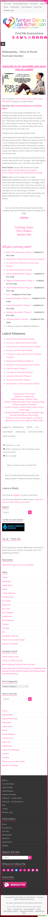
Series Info (38, 7)
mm (37, 427)
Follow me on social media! (13, 640)
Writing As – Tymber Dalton (12, 798)
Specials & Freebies (10, 644)
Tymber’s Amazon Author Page (17, 407)
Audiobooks (29, 396)
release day (20, 432)
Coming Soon (14, 7)
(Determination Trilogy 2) (20, 281)
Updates (43, 4)
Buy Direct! (34, 4)
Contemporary (16, 449)
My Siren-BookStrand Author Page (24, 415)
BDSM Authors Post (10, 657)
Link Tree (5, 831)
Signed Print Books (10, 719)
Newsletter (6, 581)
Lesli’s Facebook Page (35, 402)
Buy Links (6, 609)
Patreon (5, 780)
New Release (30, 449)
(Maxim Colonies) (17, 319)
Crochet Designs (8, 784)
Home (4, 577)
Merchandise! (7, 835)
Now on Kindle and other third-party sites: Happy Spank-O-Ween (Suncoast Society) (23, 477)
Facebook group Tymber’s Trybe (24, 399)
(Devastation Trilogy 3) (19, 312)
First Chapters (8, 613)
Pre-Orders (24, 231)
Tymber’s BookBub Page (14, 412)
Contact (5, 624)
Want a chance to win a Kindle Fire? (21, 465)
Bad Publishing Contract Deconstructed (18, 664)
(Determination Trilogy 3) (19, 288)
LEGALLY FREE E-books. (12, 661)
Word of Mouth (9, 436)
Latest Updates (7, 787)
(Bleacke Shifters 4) (20, 361)
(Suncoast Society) (18, 252)
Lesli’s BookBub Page (35, 412)
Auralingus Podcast (10, 636)
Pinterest (32, 404)
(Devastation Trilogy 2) (18, 305)
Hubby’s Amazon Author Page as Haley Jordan (24, 420)
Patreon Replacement (20, 4)
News (38, 449)
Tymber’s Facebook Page (14, 402)
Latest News (7, 585)
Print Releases (8, 620)
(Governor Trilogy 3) (16, 369)
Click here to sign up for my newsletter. (18, 565)
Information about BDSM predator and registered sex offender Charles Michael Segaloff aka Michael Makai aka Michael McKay (24, 671)
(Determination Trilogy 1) (19, 274)
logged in (17, 495)
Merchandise (7, 715)
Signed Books (7, 842)
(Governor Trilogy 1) (18, 380)
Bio (3, 632)
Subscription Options (10, 911)
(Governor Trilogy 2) (18, 376)
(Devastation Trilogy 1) (17, 298)
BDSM (29, 427)
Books (6, 7)
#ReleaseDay (18, 427)
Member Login (9, 10)
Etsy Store (7, 4)
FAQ (3, 805)
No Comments (11, 456)
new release (8, 432)
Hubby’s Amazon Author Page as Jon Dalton (24, 418)
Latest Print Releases (11, 750)
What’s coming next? (17, 247)
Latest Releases (26, 7)
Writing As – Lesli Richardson (12, 802)
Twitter (15, 404)
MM (23, 449)
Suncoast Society (35, 432)
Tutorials (5, 628)
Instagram (23, 404)
